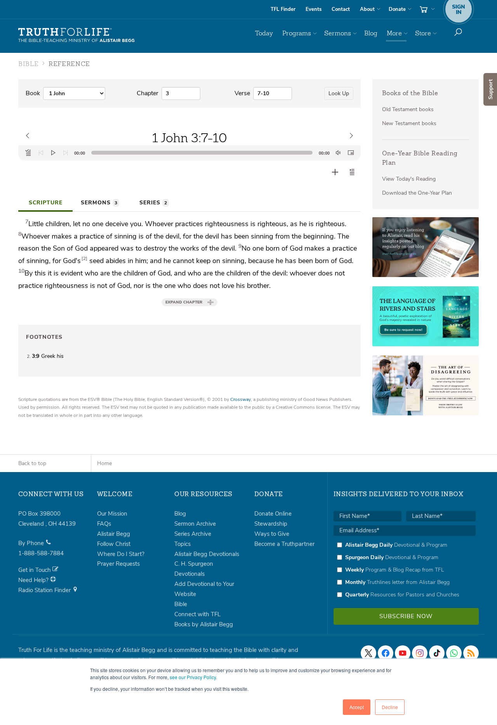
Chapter (147, 93)
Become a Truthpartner (284, 544)
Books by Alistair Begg (203, 624)
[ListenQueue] (28, 153)
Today (264, 33)
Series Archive (192, 534)
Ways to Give (271, 534)
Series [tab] (153, 202)
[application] (189, 152)
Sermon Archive (195, 524)
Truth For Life (76, 35)
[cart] (426, 9)
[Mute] (338, 153)
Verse (242, 93)
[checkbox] (405, 570)
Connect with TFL (197, 614)
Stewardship (270, 524)
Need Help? (34, 580)
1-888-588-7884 (41, 553)
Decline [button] (390, 707)
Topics (182, 544)
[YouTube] (402, 653)
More (394, 33)
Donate (397, 9)
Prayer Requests (118, 564)
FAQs (104, 524)
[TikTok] (437, 653)
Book (33, 93)
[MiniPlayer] (351, 153)
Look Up (338, 93)
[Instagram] (419, 653)
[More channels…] (471, 653)
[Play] (53, 153)
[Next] (66, 153)
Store (423, 33)
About (367, 9)
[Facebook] (385, 653)
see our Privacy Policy (193, 677)
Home (104, 463)
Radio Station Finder (45, 590)
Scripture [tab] (46, 202)
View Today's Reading (409, 179)
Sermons (337, 33)
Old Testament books (408, 109)
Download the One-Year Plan (417, 193)
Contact (341, 9)
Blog (370, 33)
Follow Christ (113, 544)
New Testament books (409, 123)
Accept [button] (356, 707)
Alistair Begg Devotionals (206, 554)
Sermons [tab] (99, 202)
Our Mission (112, 514)
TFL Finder (283, 9)
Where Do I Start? (120, 554)
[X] (368, 653)
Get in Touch (35, 570)
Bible (180, 604)
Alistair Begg (113, 534)
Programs (296, 33)
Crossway (240, 399)
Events (313, 9)
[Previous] (41, 153)
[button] (352, 172)
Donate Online (273, 514)
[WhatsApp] (454, 653)
